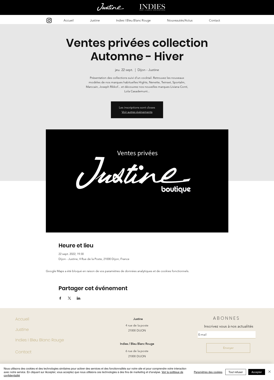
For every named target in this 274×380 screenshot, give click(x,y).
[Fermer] (269, 372)
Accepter (256, 372)
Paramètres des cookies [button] (208, 372)
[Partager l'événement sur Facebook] (60, 298)
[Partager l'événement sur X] (69, 298)
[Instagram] (49, 20)
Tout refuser (236, 372)
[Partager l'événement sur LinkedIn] (78, 298)
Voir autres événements (137, 112)
